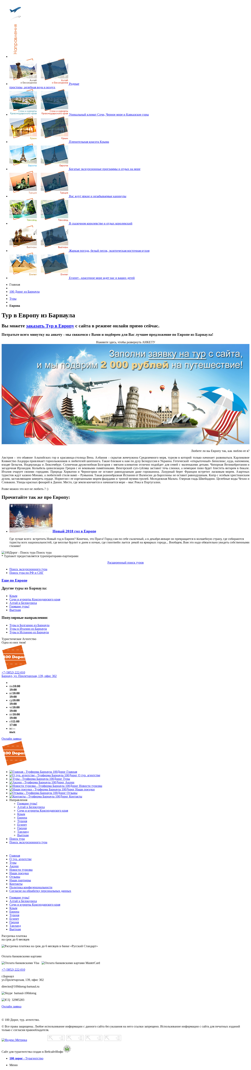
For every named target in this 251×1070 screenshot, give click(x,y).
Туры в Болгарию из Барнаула (29, 625)
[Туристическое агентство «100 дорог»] (14, 669)
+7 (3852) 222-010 (13, 672)
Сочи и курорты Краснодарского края (34, 599)
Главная (14, 855)
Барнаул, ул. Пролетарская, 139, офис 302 (29, 676)
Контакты (16, 883)
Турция (14, 915)
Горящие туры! (19, 606)
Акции (14, 866)
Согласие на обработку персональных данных (40, 891)
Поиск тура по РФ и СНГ (26, 572)
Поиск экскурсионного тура (28, 569)
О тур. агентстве (20, 859)
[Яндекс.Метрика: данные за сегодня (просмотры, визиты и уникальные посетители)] (14, 1040)
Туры (12, 298)
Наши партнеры (20, 880)
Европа (14, 911)
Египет (14, 918)
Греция (14, 922)
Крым (13, 595)
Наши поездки (19, 873)
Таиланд (15, 925)
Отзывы (14, 876)
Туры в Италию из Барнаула (28, 628)
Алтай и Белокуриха (23, 603)
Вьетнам (15, 610)
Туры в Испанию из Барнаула (29, 632)
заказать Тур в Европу (50, 325)
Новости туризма (21, 869)
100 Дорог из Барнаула (24, 291)
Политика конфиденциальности (30, 887)
